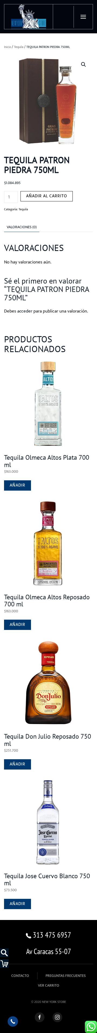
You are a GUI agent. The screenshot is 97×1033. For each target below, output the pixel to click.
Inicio (7, 47)
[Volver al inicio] (28, 16)
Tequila (18, 47)
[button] (83, 17)
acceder (24, 311)
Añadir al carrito (46, 196)
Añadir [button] (17, 485)
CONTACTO (20, 976)
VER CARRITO (48, 985)
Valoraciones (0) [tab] (22, 227)
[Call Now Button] (13, 1021)
